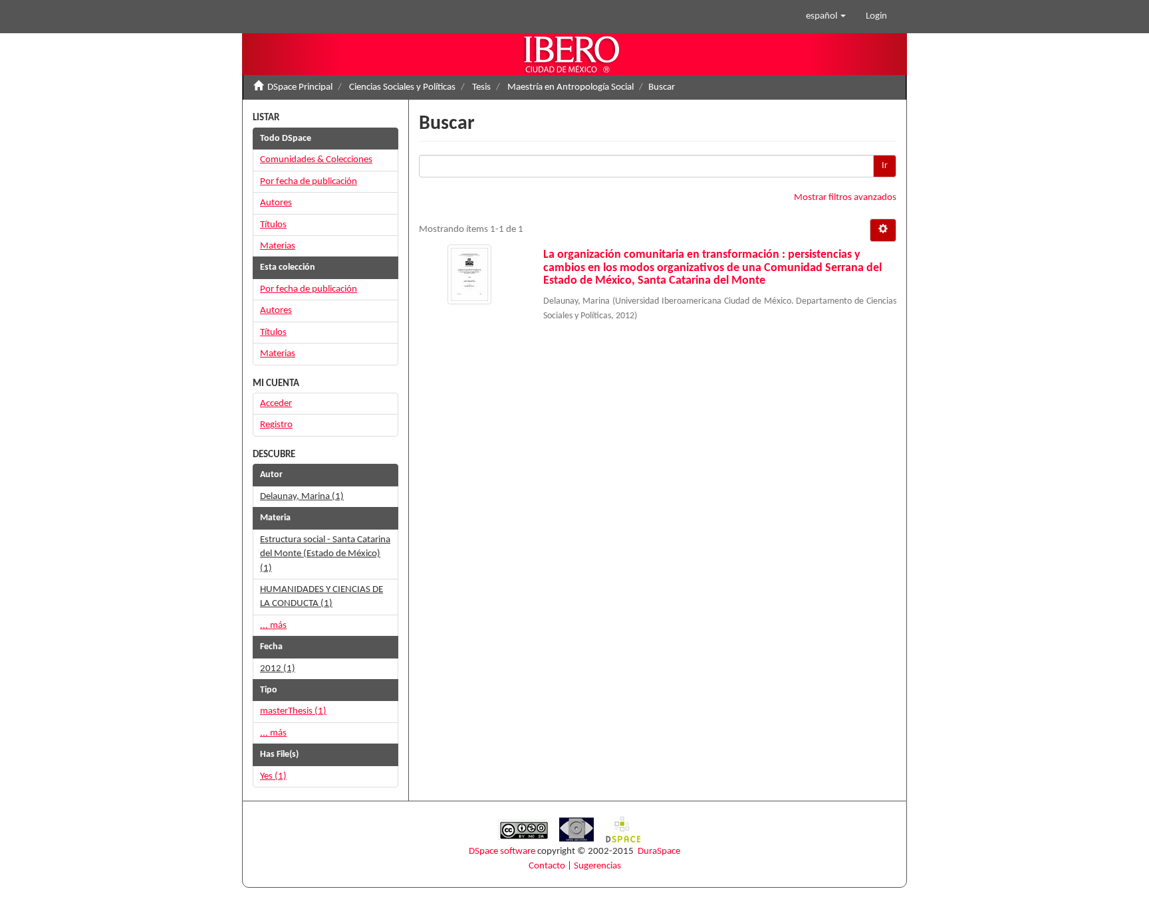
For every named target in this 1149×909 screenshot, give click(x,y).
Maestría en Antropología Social (570, 87)
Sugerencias (597, 866)
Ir (885, 166)
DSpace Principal (299, 87)
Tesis (481, 87)
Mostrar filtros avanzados (845, 198)
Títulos (273, 225)
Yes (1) (273, 776)
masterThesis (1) (293, 711)
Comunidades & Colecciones (316, 160)
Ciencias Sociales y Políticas (402, 87)
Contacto (547, 866)
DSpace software (502, 852)
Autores (276, 203)
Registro (276, 425)
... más (273, 626)
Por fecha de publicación (308, 182)
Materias (277, 246)
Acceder (276, 404)
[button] (826, 16)
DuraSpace (659, 852)
